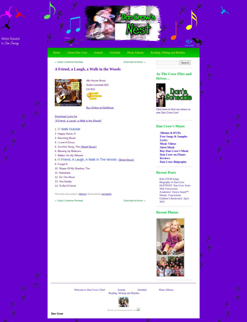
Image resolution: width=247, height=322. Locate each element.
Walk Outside (70, 129)
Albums (82, 193)
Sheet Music (167, 147)
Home (56, 52)
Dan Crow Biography (173, 161)
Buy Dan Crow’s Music (174, 150)
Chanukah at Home (134, 61)
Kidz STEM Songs (169, 179)
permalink (106, 193)
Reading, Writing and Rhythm (168, 52)
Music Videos (168, 143)
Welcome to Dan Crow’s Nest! (89, 290)
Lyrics (163, 140)
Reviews (165, 158)
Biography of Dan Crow (171, 182)
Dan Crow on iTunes (173, 154)
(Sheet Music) (89, 146)
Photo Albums (135, 52)
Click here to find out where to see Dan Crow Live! (173, 111)
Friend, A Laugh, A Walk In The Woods (89, 159)
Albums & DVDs (170, 132)
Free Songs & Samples (173, 136)
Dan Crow (57, 313)
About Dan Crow (77, 52)
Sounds (98, 52)
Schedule (115, 52)
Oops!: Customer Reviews (69, 61)
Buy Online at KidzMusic (100, 107)
